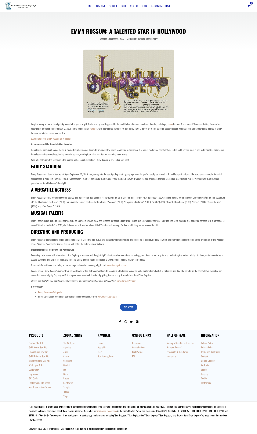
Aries (65, 352)
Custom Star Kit (36, 343)
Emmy (170, 124)
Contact (204, 356)
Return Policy (207, 343)
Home (89, 5)
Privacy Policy (207, 347)
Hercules (93, 128)
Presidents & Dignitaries (177, 352)
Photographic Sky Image (39, 383)
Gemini (66, 365)
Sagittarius (68, 383)
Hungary (204, 374)
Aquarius (67, 347)
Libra (65, 374)
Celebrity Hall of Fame (160, 5)
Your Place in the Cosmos (40, 387)
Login (144, 5)
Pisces (66, 378)
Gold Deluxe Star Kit (38, 347)
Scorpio (66, 387)
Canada (204, 369)
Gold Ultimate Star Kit (39, 356)
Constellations (138, 347)
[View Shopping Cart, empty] (249, 6)
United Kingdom (208, 360)
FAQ (133, 356)
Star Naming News (106, 356)
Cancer (66, 356)
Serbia (204, 378)
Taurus (66, 391)
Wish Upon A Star (36, 365)
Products (113, 5)
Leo (64, 369)
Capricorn (67, 360)
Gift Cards (33, 378)
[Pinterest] (137, 321)
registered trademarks (107, 411)
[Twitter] (131, 321)
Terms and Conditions (210, 352)
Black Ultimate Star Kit (39, 360)
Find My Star (137, 352)
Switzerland (206, 383)
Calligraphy (34, 369)
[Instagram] (125, 321)
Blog (124, 5)
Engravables (34, 374)
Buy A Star (100, 5)
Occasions (136, 343)
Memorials (171, 356)
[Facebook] (120, 321)
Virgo (65, 396)
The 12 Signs (69, 343)
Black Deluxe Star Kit (38, 352)
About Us (134, 5)
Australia (205, 365)
